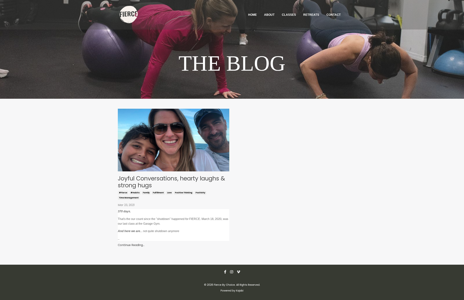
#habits (135, 192)
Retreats (311, 14)
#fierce (123, 192)
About (269, 14)
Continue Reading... (131, 245)
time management (129, 197)
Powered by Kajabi (232, 290)
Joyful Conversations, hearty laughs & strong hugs (171, 182)
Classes (289, 14)
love (169, 192)
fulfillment (158, 192)
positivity (200, 192)
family (146, 192)
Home (252, 14)
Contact (333, 14)
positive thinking (183, 192)
